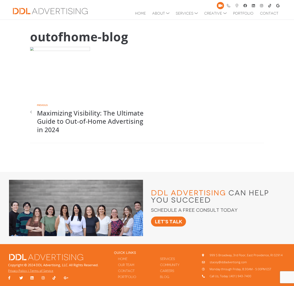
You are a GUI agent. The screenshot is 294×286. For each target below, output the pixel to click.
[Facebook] (245, 5)
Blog (164, 277)
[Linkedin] (253, 5)
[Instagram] (261, 5)
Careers (167, 271)
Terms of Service (41, 271)
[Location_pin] (237, 5)
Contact (126, 271)
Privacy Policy (17, 271)
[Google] (278, 5)
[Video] (220, 5)
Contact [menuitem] (269, 13)
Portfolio (127, 277)
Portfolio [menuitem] (243, 13)
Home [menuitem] (140, 13)
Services (167, 259)
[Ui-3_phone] (228, 5)
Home (122, 259)
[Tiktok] (269, 5)
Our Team (126, 265)
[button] (168, 13)
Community (170, 265)
